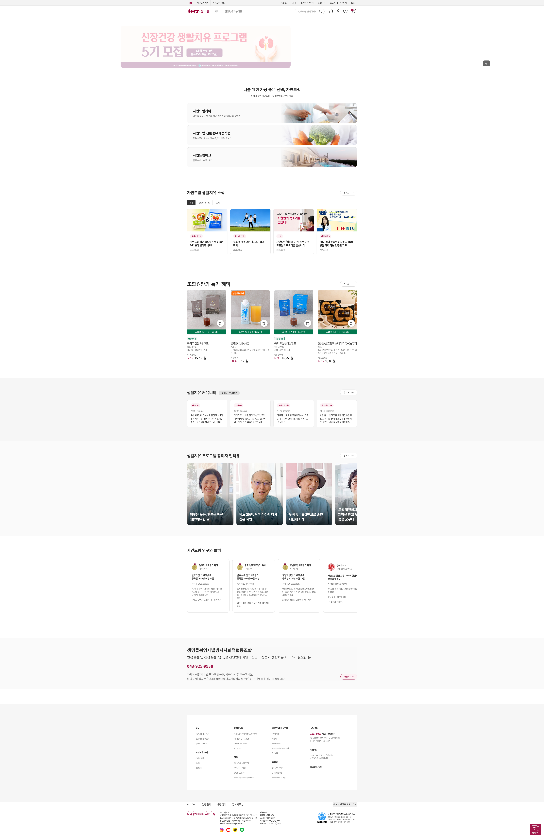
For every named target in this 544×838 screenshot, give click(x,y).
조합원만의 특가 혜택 (208, 283)
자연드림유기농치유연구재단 (244, 777)
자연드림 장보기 (219, 2)
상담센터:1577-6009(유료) (270, 823)
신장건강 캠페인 (277, 767)
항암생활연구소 (239, 772)
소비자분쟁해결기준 (268, 818)
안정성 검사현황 (201, 743)
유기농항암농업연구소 (241, 763)
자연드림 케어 (202, 2)
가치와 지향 (200, 758)
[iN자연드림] (191, 3)
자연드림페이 (276, 743)
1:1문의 (313, 750)
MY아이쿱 (275, 733)
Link (353, 2)
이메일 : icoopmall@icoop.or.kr (232, 823)
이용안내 (343, 2)
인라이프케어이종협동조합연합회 (245, 733)
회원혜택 (275, 738)
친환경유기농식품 (233, 11)
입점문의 (206, 804)
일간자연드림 (204, 202)
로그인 (332, 2)
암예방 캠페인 (277, 772)
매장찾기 (199, 767)
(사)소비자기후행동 (240, 743)
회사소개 (191, 804)
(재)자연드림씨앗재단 (241, 738)
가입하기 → (348, 676)
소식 (218, 202)
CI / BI (197, 763)
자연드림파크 (238, 748)
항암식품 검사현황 (202, 738)
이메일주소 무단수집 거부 (270, 820)
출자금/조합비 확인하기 (280, 748)
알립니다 (275, 753)
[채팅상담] (535, 829)
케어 (217, 11)
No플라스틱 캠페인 (278, 777)
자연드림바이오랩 (240, 767)
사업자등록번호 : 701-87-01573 (245, 815)
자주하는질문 (316, 767)
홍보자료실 (237, 804)
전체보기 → (348, 192)
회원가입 (322, 2)
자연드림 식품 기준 (202, 733)
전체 (191, 202)
